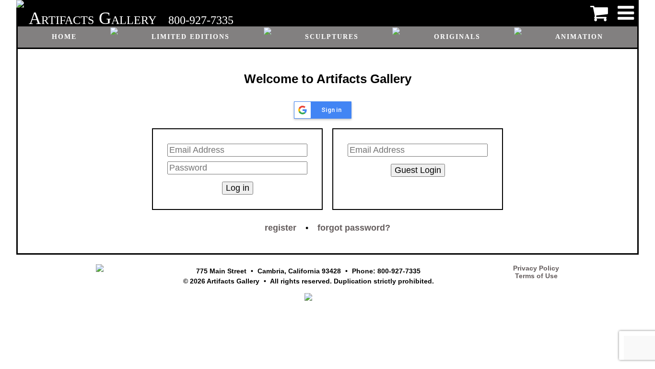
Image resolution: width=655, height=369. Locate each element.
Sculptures (332, 36)
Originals (457, 36)
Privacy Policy (536, 268)
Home (64, 36)
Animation (579, 36)
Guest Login (418, 170)
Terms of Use (536, 276)
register (280, 228)
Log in (237, 188)
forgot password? (353, 228)
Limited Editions (191, 36)
